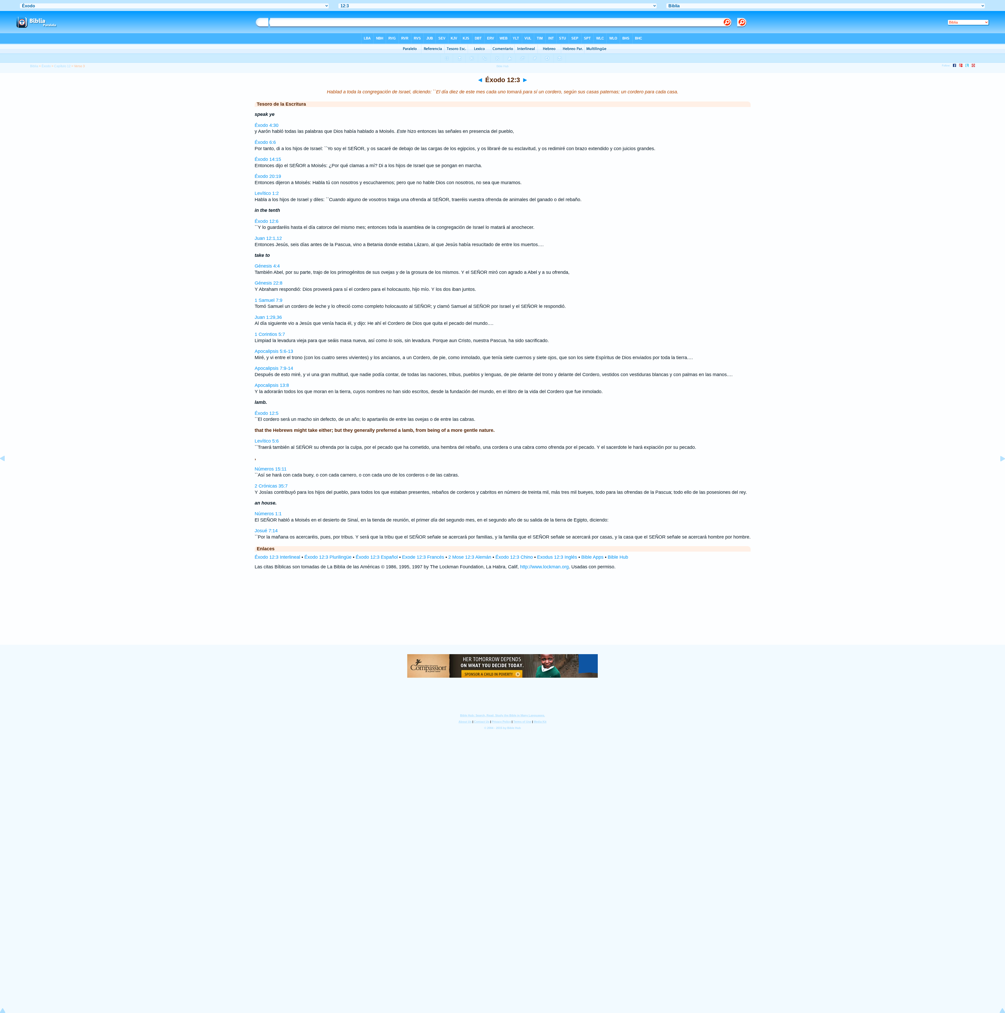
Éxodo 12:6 (266, 221)
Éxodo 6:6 (265, 142)
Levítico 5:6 (267, 441)
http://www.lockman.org (544, 566)
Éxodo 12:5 (266, 413)
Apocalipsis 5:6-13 (274, 351)
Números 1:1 (268, 513)
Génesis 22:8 (268, 283)
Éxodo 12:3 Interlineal (277, 557)
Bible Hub (618, 557)
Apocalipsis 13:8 (272, 385)
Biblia (34, 66)
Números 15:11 (271, 469)
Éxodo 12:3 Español (377, 557)
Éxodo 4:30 (266, 125)
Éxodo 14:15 (268, 159)
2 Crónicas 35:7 (271, 486)
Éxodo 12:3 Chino (514, 557)
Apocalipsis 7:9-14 (274, 368)
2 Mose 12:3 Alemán (469, 557)
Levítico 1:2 (267, 193)
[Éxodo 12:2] (6, 470)
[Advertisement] (502, 612)
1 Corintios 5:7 (270, 334)
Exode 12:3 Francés (423, 557)
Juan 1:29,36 (268, 317)
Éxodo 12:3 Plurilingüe (327, 557)
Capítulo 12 (62, 66)
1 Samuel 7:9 (268, 300)
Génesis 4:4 (267, 266)
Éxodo (46, 66)
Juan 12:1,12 (268, 238)
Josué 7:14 (266, 530)
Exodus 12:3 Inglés (557, 557)
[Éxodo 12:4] (998, 470)
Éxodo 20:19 (268, 176)
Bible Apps (592, 557)
